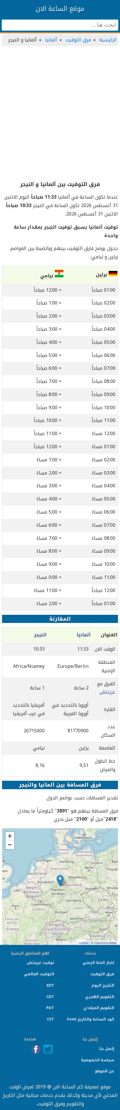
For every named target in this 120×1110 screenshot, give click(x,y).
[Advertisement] (60, 114)
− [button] (10, 844)
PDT (50, 1007)
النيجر (40, 634)
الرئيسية (108, 39)
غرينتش (107, 691)
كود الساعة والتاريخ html (90, 1019)
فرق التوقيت (78, 39)
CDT (50, 996)
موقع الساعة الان (60, 9)
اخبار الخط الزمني (98, 962)
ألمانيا (51, 39)
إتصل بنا (106, 1048)
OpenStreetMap (105, 942)
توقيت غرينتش (40, 962)
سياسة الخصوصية (97, 1060)
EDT (50, 985)
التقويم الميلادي (98, 1007)
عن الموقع (104, 1071)
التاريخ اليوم (102, 985)
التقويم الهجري (99, 996)
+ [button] (10, 836)
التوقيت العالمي (39, 974)
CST (50, 1019)
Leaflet (83, 942)
